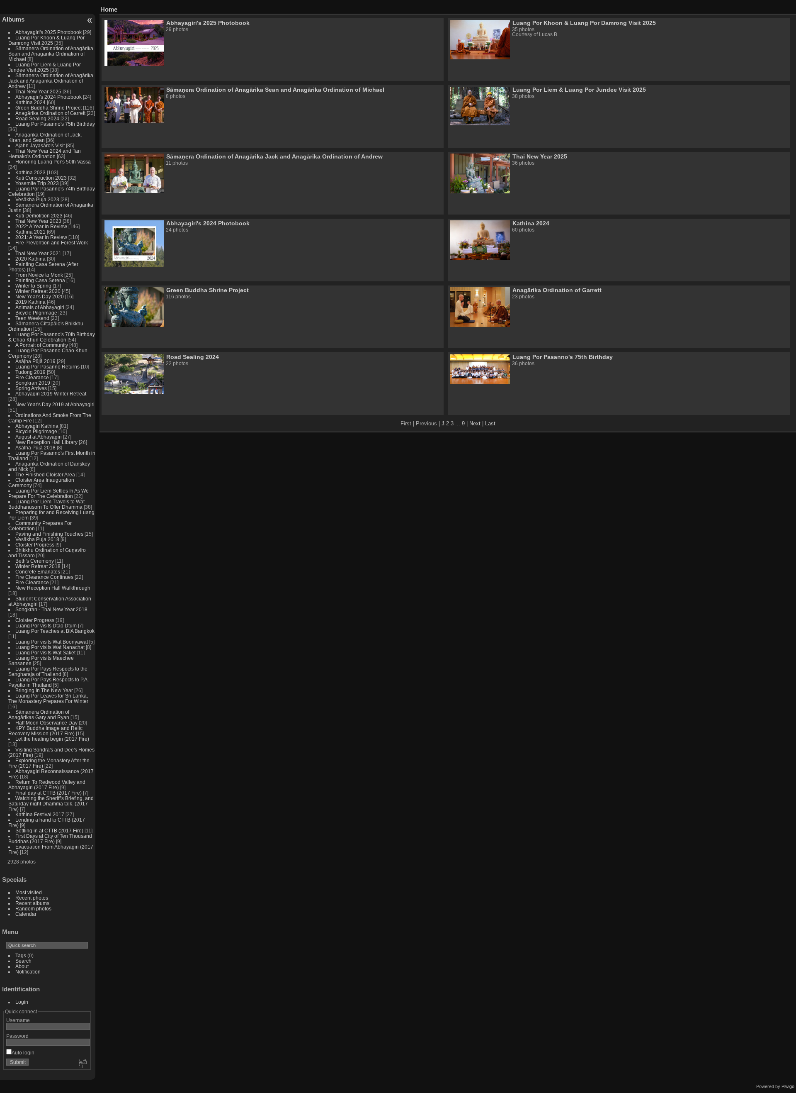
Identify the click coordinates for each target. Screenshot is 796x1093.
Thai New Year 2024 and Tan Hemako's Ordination (44, 153)
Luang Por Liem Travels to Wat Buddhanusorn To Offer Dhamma (46, 504)
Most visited (28, 892)
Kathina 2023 (30, 172)
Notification (28, 971)
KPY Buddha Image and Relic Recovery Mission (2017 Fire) (45, 730)
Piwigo (787, 1086)
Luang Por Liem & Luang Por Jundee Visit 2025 (44, 67)
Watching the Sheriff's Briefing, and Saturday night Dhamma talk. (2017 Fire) (51, 803)
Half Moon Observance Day (46, 722)
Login (21, 1002)
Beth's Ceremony (34, 561)
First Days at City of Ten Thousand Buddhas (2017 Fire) (50, 838)
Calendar (25, 914)
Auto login (23, 1052)
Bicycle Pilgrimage (36, 312)
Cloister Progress (34, 544)
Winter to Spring (33, 285)
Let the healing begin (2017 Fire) (52, 739)
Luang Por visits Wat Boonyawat (51, 641)
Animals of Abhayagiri (39, 307)
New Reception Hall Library (46, 442)
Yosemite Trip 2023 (37, 183)
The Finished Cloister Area (45, 474)
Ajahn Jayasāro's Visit (40, 145)
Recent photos (31, 897)
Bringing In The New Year (44, 690)
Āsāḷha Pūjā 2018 (35, 447)
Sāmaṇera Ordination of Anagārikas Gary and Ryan (38, 714)
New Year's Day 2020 (39, 296)
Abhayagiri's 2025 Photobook (48, 32)
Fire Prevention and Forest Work (51, 242)
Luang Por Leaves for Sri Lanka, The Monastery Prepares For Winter (48, 698)
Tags (20, 955)
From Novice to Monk (39, 275)
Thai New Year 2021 (38, 253)
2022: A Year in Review (41, 226)
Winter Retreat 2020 (38, 291)
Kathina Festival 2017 (39, 814)
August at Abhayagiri (38, 436)
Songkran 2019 (32, 382)
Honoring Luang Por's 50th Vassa (53, 161)
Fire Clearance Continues (44, 577)
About (22, 966)
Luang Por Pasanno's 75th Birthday (55, 124)
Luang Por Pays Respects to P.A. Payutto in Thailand (48, 682)
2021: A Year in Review (41, 237)
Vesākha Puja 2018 (37, 539)
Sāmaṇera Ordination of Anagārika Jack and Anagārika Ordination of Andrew (50, 81)
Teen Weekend (32, 318)
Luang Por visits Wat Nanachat (50, 647)
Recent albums (32, 903)
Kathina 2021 (30, 231)
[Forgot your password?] (82, 1064)
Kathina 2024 (30, 102)
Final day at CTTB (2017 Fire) (48, 792)
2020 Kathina (30, 258)
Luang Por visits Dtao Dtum (46, 625)
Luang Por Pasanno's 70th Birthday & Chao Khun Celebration (51, 337)
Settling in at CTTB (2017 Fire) (49, 830)
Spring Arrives (31, 388)
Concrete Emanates (37, 571)
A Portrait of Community (41, 345)
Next (475, 423)
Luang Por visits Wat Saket (45, 652)
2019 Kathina (30, 302)
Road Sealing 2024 (37, 118)
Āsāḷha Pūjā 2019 (35, 361)
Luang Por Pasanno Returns (47, 366)
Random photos (33, 908)
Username (18, 1020)
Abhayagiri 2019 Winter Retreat (50, 393)
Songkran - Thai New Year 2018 (51, 609)
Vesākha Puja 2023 (37, 199)
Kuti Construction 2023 (41, 178)
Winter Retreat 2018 (38, 566)
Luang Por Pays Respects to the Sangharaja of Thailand (47, 671)
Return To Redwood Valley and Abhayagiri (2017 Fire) (46, 784)
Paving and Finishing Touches (49, 534)
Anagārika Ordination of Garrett (50, 113)
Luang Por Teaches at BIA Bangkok (55, 631)
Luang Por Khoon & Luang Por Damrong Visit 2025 (46, 40)
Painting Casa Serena (40, 280)
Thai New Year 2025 (38, 91)
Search (23, 961)
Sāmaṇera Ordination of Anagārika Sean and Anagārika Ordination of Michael (50, 54)
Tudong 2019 (30, 372)
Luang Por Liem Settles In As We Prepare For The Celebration (48, 493)
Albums (13, 19)
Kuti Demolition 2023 (39, 215)
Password (17, 1036)
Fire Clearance (32, 377)
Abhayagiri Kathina (36, 426)
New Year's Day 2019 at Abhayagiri (55, 404)
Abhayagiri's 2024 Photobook (48, 97)
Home (108, 9)
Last (490, 423)
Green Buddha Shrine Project (48, 107)
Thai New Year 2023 (38, 221)
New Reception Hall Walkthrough (52, 587)
